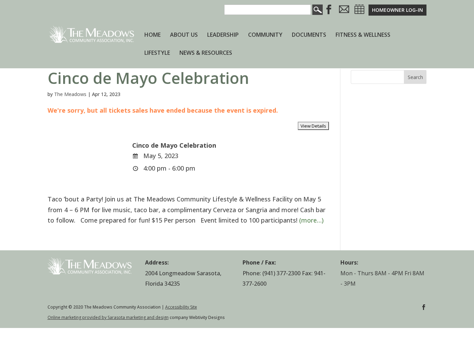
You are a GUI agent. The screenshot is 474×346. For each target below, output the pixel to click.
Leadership (223, 35)
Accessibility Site (181, 307)
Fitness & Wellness (363, 35)
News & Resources (205, 53)
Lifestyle (157, 53)
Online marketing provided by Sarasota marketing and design (108, 317)
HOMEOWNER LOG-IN (397, 10)
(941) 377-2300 (281, 273)
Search (415, 77)
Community (265, 35)
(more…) (311, 220)
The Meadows (70, 94)
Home (152, 35)
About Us (184, 35)
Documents (309, 35)
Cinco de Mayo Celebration (148, 77)
